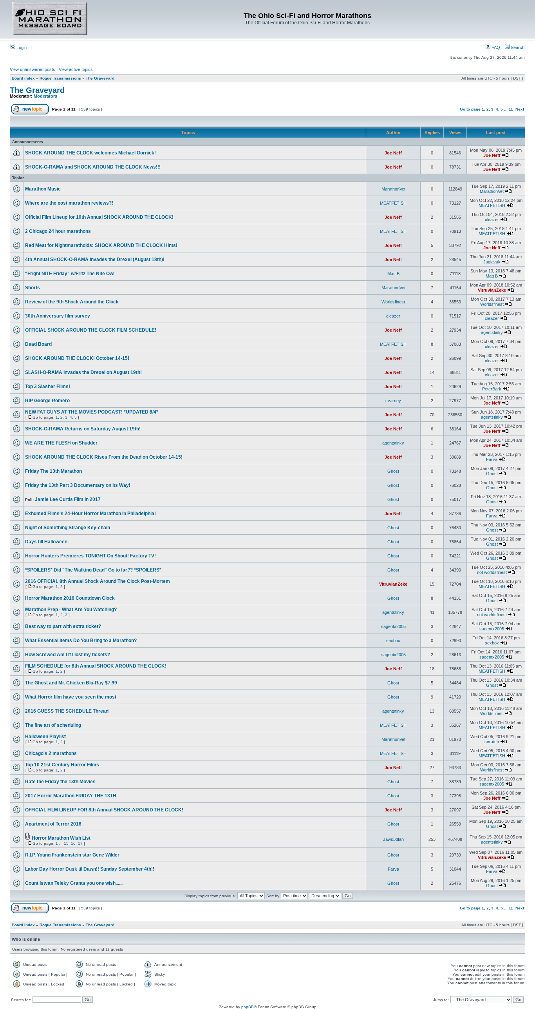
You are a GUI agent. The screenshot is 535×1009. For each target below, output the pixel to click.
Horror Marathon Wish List (61, 838)
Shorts (32, 287)
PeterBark (491, 389)
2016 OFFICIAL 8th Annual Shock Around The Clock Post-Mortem (97, 581)
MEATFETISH (393, 203)
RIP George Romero (47, 400)
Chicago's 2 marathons (51, 753)
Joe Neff (393, 153)
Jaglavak (492, 262)
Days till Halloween (46, 541)
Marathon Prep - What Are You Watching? (71, 609)
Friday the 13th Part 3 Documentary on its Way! (77, 485)
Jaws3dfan (393, 839)
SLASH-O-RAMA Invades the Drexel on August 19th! (83, 372)
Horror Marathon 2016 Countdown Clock (70, 598)
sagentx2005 (393, 626)
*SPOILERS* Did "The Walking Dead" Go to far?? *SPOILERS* (93, 570)
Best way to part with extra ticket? (63, 626)
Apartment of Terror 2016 (53, 824)
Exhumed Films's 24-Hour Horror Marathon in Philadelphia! (90, 513)
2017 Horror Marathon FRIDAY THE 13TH (70, 795)
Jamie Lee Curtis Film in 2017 (68, 499)
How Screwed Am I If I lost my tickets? (67, 654)
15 (66, 843)
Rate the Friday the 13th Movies (60, 781)
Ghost (393, 471)
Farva (491, 459)
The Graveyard (100, 78)
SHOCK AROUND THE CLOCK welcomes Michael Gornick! (90, 153)
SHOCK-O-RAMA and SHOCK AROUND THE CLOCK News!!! (93, 167)
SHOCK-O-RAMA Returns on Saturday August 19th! (83, 429)
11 (511, 109)
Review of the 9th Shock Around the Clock (72, 302)
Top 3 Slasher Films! (47, 386)
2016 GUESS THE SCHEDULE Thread (66, 711)
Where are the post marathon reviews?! (69, 203)
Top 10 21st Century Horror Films (62, 765)
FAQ (495, 47)
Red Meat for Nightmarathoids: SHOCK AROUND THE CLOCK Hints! (101, 245)
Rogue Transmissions (60, 78)
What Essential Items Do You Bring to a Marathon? (81, 640)
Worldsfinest (393, 301)
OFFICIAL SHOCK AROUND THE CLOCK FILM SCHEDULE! (90, 330)
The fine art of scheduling (53, 725)
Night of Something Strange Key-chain (67, 527)
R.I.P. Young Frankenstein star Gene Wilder (72, 855)
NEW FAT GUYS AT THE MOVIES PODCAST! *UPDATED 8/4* (91, 412)
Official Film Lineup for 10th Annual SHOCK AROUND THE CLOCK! (99, 217)
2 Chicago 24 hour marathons (58, 231)
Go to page (470, 109)
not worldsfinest (492, 572)
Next (519, 109)
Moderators (45, 96)
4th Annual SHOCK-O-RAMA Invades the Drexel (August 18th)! (94, 259)
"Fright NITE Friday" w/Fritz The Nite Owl (69, 273)
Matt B (393, 273)
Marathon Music (43, 189)
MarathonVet (393, 189)
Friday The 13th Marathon (53, 471)
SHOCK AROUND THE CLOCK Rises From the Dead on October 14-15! (104, 457)
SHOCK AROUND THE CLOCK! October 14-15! (77, 358)
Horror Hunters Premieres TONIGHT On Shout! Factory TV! (90, 556)
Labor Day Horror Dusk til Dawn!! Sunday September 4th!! (89, 869)
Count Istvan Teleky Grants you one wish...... (74, 883)
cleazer (492, 219)
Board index (23, 78)
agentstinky (492, 332)
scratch (491, 741)
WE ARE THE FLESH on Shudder (61, 443)
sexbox (393, 640)
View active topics (76, 69)
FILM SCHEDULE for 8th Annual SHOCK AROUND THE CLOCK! (95, 666)
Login (21, 47)
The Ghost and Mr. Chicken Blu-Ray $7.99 (71, 683)
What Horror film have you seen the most (70, 697)
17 (80, 843)
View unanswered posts (32, 69)
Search (517, 47)
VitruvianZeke (492, 290)
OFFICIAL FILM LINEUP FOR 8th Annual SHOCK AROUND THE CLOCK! (104, 810)
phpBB (247, 1007)
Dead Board (38, 344)
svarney (393, 400)
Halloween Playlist (45, 736)
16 (73, 843)
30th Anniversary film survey (57, 316)
